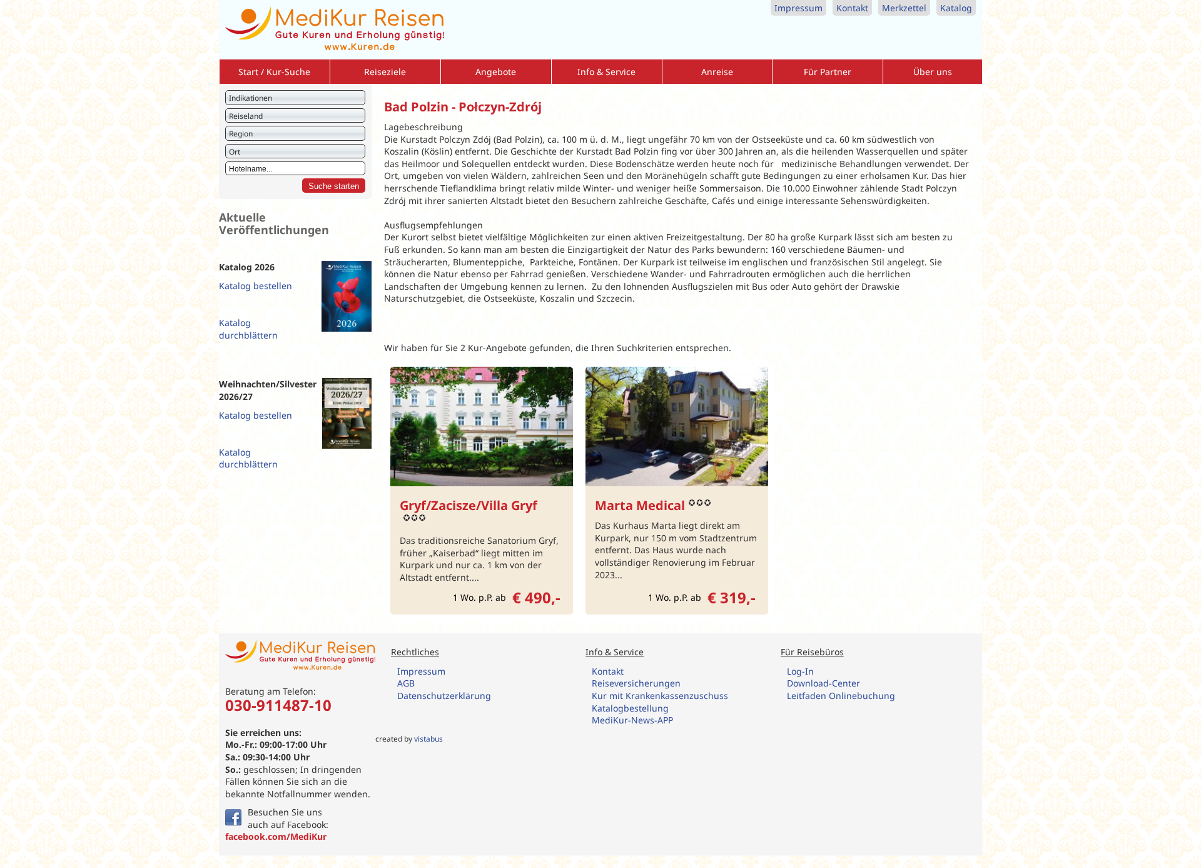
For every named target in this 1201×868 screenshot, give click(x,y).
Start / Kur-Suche (274, 72)
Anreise (717, 72)
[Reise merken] (562, 377)
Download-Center (823, 683)
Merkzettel (904, 8)
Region (241, 133)
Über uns (932, 72)
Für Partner (827, 72)
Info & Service (606, 72)
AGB (406, 683)
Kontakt (852, 8)
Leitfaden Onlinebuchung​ (841, 696)
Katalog (956, 8)
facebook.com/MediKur (276, 836)
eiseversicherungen (639, 683)
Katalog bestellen (255, 286)
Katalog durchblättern (248, 329)
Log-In (800, 671)
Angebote (495, 72)
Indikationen (250, 98)
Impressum (798, 8)
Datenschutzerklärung (444, 696)
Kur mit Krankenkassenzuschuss (660, 696)
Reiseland (246, 116)
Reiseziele (385, 72)
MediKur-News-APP (634, 720)
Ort (234, 151)
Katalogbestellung (631, 708)
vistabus (428, 738)
